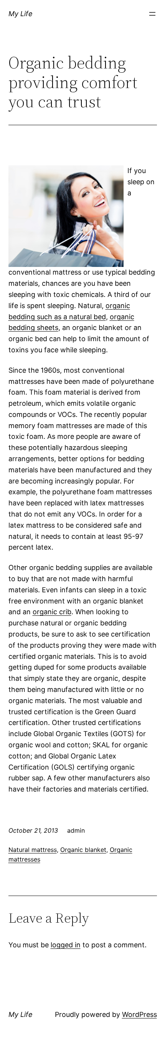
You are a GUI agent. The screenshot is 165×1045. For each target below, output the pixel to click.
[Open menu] (152, 13)
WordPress (139, 1014)
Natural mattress (32, 849)
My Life (20, 14)
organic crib (52, 612)
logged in (66, 945)
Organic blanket (83, 849)
